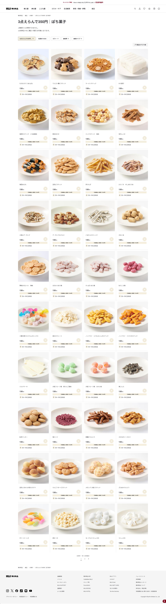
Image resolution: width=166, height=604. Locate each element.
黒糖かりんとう (90, 437)
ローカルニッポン (62, 582)
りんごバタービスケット (60, 487)
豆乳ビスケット (57, 184)
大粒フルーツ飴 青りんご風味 (62, 386)
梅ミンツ (55, 437)
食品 (93, 9)
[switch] (45, 88)
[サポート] (159, 9)
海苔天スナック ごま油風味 (28, 134)
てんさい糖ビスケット (59, 83)
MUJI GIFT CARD (114, 585)
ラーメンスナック (91, 83)
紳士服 (34, 9)
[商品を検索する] (135, 9)
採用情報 (138, 579)
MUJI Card (112, 582)
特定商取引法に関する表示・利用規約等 (146, 591)
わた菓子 (121, 83)
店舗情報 (59, 576)
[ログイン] (140, 9)
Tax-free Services (114, 591)
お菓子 (31, 15)
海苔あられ (23, 184)
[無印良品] (12, 576)
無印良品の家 (87, 576)
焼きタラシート (57, 336)
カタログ (112, 579)
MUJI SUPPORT (61, 585)
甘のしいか (122, 134)
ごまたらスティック (92, 235)
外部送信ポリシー (23, 596)
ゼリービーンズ (24, 538)
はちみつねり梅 (57, 285)
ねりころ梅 (122, 285)
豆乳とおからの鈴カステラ (28, 487)
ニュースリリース (140, 576)
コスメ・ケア (56, 9)
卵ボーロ (55, 538)
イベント (59, 579)
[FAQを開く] (154, 9)
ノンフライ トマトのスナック (128, 336)
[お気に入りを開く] (144, 9)
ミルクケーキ (24, 386)
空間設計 (59, 588)
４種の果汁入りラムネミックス (29, 336)
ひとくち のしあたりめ (126, 184)
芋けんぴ (88, 184)
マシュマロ (122, 538)
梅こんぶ (121, 386)
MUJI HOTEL (87, 591)
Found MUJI (87, 585)
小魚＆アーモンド (25, 235)
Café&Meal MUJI (88, 579)
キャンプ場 (86, 582)
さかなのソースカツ (125, 437)
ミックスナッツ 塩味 (92, 134)
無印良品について (140, 585)
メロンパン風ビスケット (93, 487)
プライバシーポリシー (12, 596)
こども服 (42, 9)
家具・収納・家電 (79, 9)
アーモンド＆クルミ (59, 235)
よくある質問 (60, 591)
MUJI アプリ (113, 576)
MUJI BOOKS (87, 588)
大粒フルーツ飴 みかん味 (94, 386)
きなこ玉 (121, 235)
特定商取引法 (33, 596)
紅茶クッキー (24, 437)
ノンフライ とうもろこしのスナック (97, 336)
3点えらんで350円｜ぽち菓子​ (43, 15)
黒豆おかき (56, 134)
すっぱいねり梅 (90, 285)
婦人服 (26, 9)
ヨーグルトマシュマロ (92, 538)
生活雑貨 (67, 9)
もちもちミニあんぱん (26, 83)
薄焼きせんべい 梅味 (26, 285)
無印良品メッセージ (141, 582)
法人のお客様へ (114, 588)
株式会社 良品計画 (141, 588)
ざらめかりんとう (124, 487)
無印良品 (20, 15)
